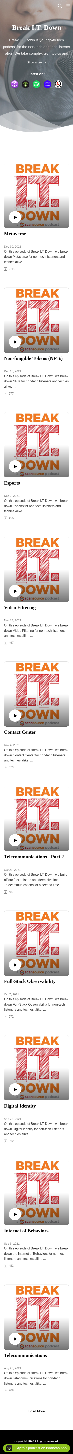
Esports (12, 483)
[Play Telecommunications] (15, 1339)
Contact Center (20, 732)
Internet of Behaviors (26, 1230)
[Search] (60, 6)
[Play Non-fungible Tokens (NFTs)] (15, 342)
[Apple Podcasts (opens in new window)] (14, 84)
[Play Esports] (15, 466)
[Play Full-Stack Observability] (15, 965)
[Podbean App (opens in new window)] (25, 84)
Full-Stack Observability (30, 981)
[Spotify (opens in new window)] (36, 84)
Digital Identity (20, 1106)
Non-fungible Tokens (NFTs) (33, 358)
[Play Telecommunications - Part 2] (15, 840)
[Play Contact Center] (15, 715)
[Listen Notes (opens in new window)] (58, 84)
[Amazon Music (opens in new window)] (47, 84)
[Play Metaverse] (15, 217)
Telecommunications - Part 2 (34, 856)
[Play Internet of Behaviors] (15, 1214)
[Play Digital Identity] (15, 1089)
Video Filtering (20, 607)
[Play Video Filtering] (15, 591)
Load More (36, 1411)
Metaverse (15, 233)
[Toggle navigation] (68, 6)
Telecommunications (25, 1355)
